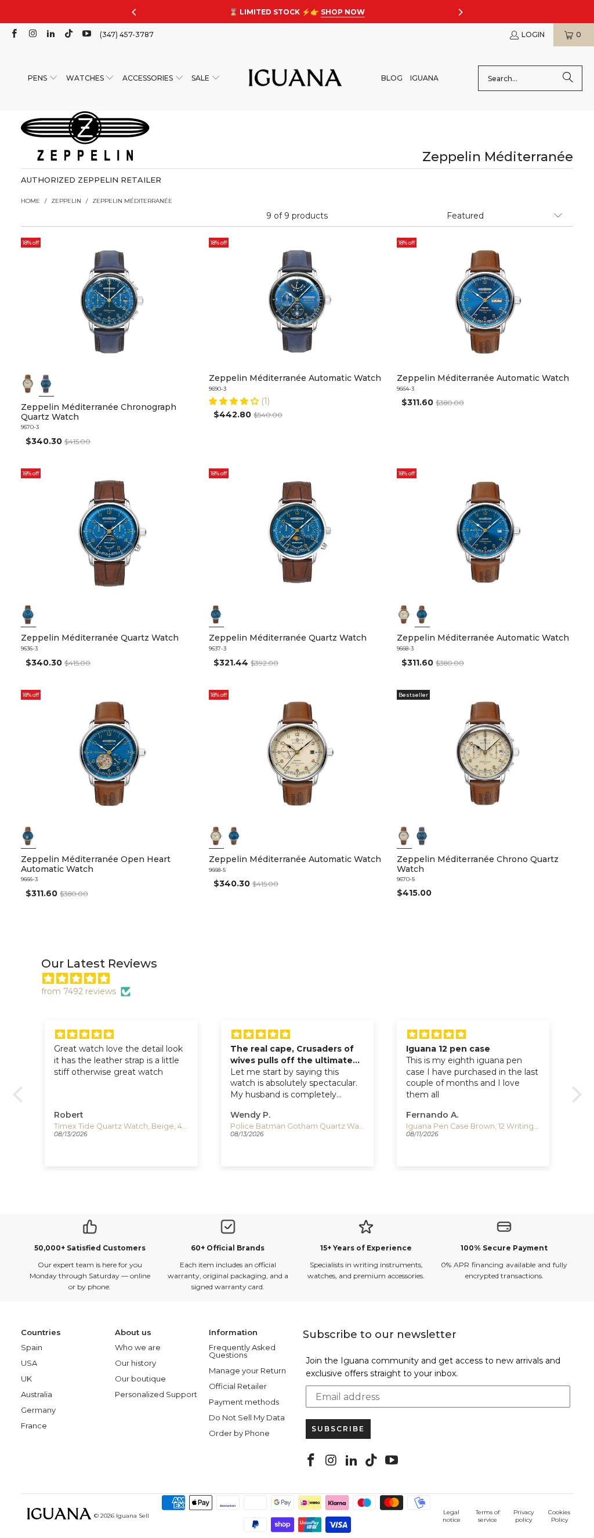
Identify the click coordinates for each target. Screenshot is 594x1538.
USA (29, 1363)
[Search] (567, 78)
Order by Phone (239, 1433)
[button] (43, 78)
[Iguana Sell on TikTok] (68, 34)
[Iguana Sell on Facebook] (14, 34)
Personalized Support (156, 1394)
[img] (303, 978)
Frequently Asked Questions (242, 1351)
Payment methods (244, 1401)
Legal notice (452, 1516)
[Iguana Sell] (295, 78)
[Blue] (46, 383)
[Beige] (28, 383)
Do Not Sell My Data (247, 1417)
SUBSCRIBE (338, 1428)
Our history (135, 1363)
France (34, 1425)
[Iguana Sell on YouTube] (86, 34)
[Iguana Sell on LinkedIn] (50, 34)
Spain (31, 1347)
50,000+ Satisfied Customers (90, 1248)
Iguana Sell (132, 1515)
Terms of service (487, 1516)
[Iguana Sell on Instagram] (32, 34)
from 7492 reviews (78, 991)
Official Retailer (238, 1386)
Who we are (138, 1347)
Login (533, 34)
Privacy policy (523, 1516)
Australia (36, 1394)
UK (26, 1378)
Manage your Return (247, 1370)
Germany (38, 1410)
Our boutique (140, 1378)
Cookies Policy (559, 1516)
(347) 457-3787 (127, 34)
